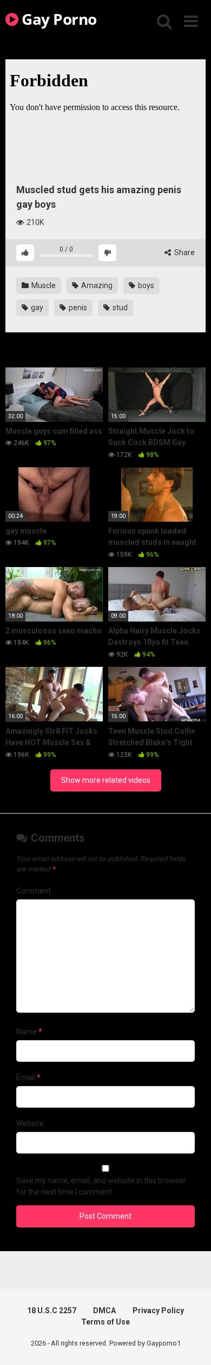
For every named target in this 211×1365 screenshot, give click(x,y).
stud (119, 307)
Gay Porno (57, 19)
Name (29, 1031)
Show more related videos (105, 780)
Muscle (43, 285)
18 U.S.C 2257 (51, 1310)
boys (145, 285)
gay (36, 307)
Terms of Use (105, 1322)
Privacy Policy (158, 1310)
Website (30, 1123)
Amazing (96, 285)
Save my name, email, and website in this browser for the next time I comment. (101, 1186)
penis (77, 307)
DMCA (104, 1310)
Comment (33, 890)
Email (28, 1077)
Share (184, 252)
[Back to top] (191, 1343)
